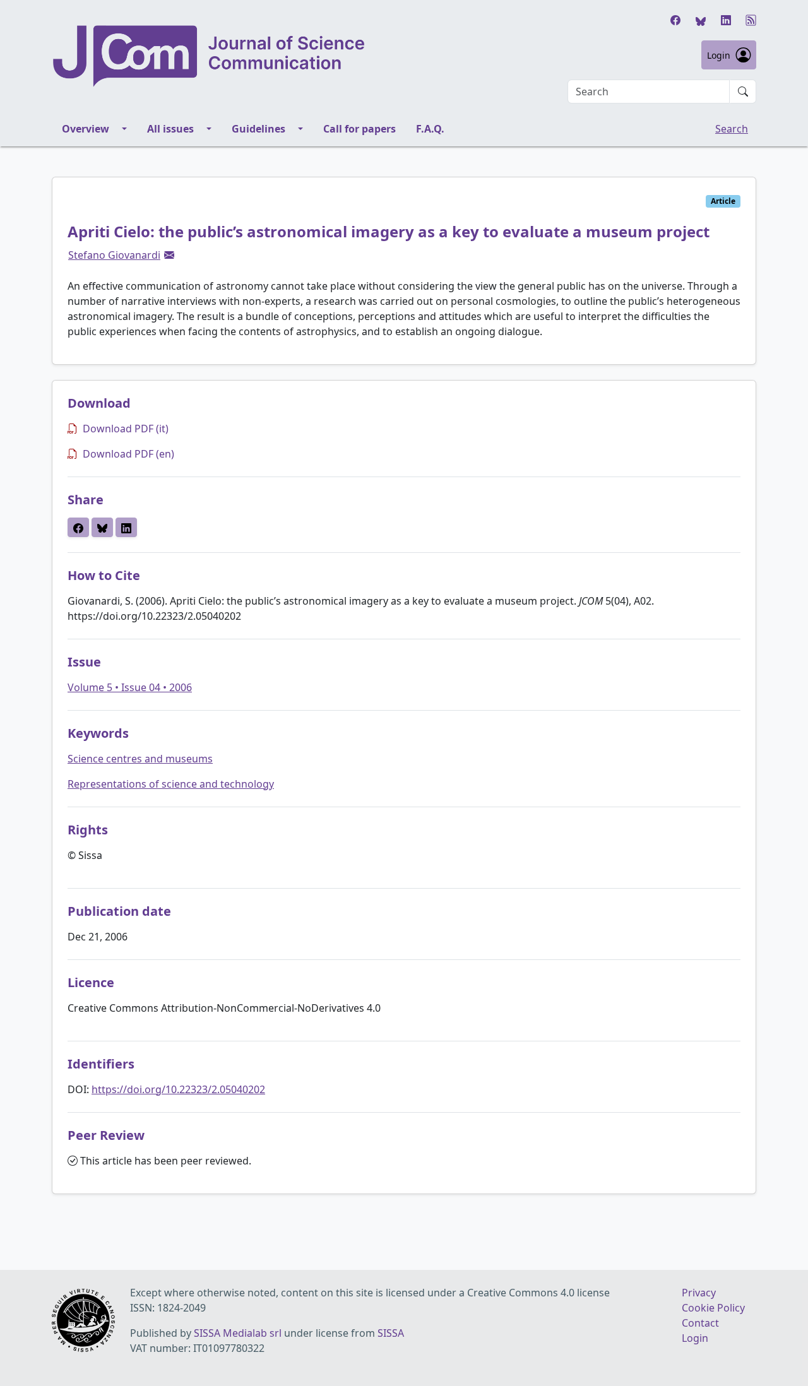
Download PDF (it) (126, 428)
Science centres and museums (140, 759)
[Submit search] (743, 92)
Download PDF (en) (128, 454)
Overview (85, 129)
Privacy (699, 1293)
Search (731, 129)
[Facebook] (675, 20)
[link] (169, 255)
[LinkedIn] (726, 20)
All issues (170, 129)
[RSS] (751, 20)
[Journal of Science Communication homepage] (209, 56)
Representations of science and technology (171, 784)
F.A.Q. (430, 129)
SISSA (390, 1333)
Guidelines (258, 129)
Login (718, 55)
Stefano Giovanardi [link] (114, 255)
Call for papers (359, 129)
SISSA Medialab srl (238, 1333)
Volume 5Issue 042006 (130, 687)
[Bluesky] (701, 20)
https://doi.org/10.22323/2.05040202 (178, 1089)
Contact (700, 1323)
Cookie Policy (713, 1308)
